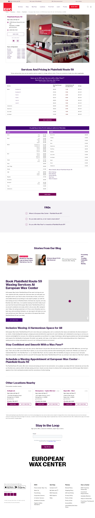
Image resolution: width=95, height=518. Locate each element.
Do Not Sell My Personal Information (12, 502)
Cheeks (52, 137)
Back (8, 138)
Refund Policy (69, 488)
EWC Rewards (53, 493)
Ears (51, 143)
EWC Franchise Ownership (85, 488)
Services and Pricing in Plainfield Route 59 (47, 70)
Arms (8, 134)
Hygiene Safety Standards (38, 503)
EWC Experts (53, 495)
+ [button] (87, 317)
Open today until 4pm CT (13, 19)
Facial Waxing (52, 175)
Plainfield (24, 12)
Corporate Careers (39, 495)
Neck (51, 160)
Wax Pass (51, 177)
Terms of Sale (69, 498)
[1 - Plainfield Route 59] (70, 301)
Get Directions (14, 320)
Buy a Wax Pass (15, 37)
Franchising (37, 493)
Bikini (8, 89)
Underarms (9, 106)
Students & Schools (39, 500)
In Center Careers (39, 498)
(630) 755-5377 (13, 401)
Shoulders (9, 179)
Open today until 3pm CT (13, 393)
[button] (87, 6)
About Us (36, 490)
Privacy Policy (69, 495)
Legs (8, 172)
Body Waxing (52, 173)
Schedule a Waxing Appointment (26, 359)
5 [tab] (87, 41)
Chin (51, 140)
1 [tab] (87, 35)
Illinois (19, 12)
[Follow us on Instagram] (17, 40)
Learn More (52, 81)
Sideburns (52, 165)
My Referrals (53, 490)
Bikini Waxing (52, 172)
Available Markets (86, 496)
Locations (13, 12)
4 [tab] (87, 40)
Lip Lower (9, 111)
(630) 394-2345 (41, 401)
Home (7, 12)
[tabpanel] (58, 39)
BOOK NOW (74, 6)
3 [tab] (87, 38)
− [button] (87, 318)
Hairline (52, 151)
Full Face (52, 149)
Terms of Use (68, 500)
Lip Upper (9, 114)
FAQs (51, 498)
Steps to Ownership (86, 498)
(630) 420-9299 (69, 401)
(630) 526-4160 (13, 30)
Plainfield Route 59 (14, 17)
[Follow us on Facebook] (13, 40)
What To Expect (53, 178)
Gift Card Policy (69, 493)
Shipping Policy (69, 490)
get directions (13, 27)
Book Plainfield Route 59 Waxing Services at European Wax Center (24, 285)
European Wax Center (12, 500)
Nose (51, 163)
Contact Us (53, 488)
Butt (8, 153)
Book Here (15, 34)
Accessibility (68, 503)
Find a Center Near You (40, 488)
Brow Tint (52, 134)
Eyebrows (9, 108)
